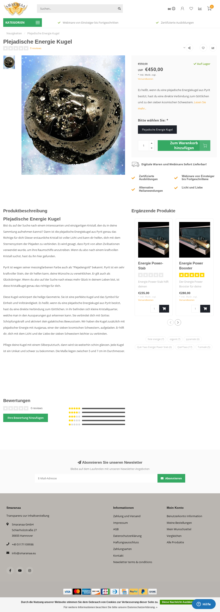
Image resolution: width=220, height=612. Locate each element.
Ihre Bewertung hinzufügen (26, 418)
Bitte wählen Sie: (153, 120)
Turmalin (204, 347)
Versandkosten (145, 78)
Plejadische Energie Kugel (157, 129)
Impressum (120, 523)
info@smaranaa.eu (24, 553)
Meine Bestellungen (179, 523)
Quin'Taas (184, 347)
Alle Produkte (175, 542)
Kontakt (118, 555)
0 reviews (35, 48)
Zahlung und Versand (127, 516)
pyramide (192, 339)
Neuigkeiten (14, 33)
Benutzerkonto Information (184, 516)
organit (175, 339)
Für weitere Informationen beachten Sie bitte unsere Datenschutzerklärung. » (110, 607)
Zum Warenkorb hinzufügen (184, 145)
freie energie (156, 339)
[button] (170, 322)
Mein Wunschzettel (179, 529)
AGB (116, 529)
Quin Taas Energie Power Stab (154, 347)
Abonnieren (173, 478)
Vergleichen (174, 536)
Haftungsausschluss (126, 542)
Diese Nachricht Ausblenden (179, 602)
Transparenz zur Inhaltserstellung (27, 516)
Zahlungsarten (122, 549)
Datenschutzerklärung (127, 536)
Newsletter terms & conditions (132, 562)
